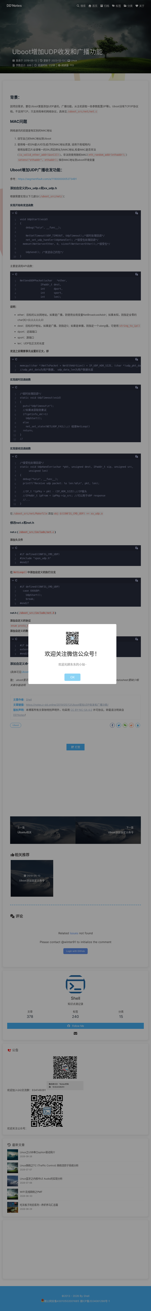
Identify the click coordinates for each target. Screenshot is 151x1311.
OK (72, 677)
